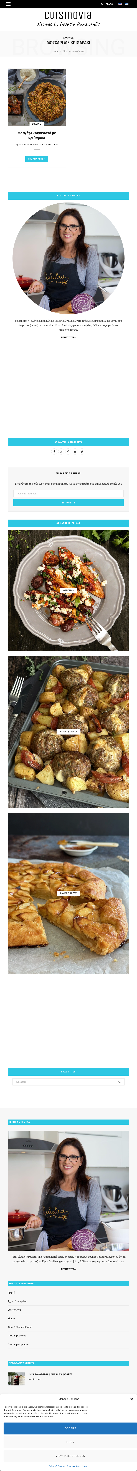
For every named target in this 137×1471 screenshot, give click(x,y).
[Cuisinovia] (68, 19)
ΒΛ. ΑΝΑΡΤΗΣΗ (36, 159)
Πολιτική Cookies (57, 1466)
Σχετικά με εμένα (17, 1301)
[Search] (102, 4)
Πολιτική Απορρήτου (77, 1466)
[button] (131, 1399)
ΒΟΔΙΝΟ (37, 124)
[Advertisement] (68, 391)
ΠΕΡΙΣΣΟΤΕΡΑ (68, 337)
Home (55, 51)
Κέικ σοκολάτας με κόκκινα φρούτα (51, 1374)
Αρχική (11, 1292)
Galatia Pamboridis (28, 144)
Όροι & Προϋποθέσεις (20, 1327)
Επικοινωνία (14, 1309)
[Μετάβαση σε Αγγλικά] (120, 4)
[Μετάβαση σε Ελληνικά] (126, 4)
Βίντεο (11, 1318)
